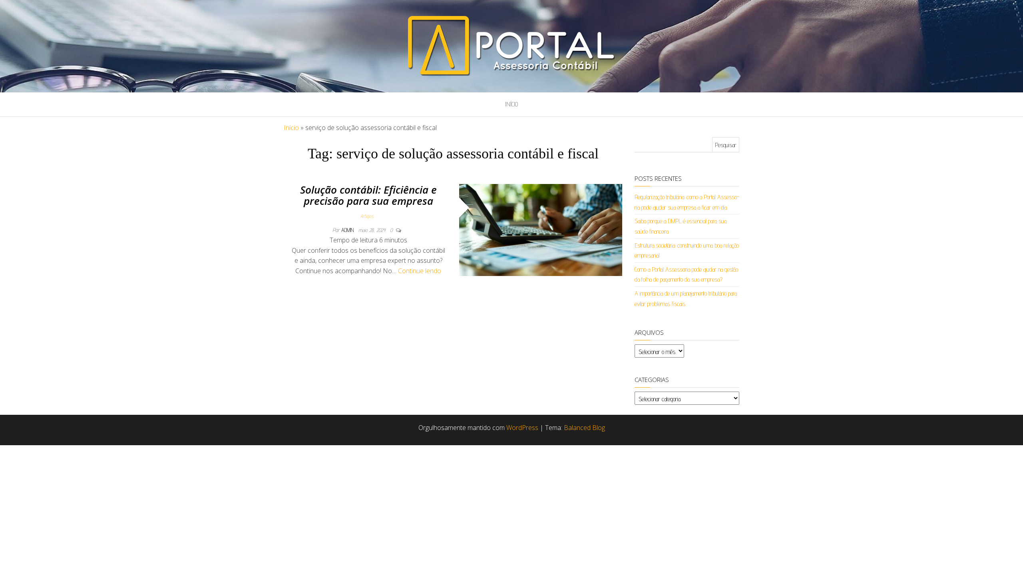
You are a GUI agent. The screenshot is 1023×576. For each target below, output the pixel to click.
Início (511, 104)
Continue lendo (419, 270)
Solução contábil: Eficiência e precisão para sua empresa (368, 195)
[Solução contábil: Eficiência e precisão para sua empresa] (541, 229)
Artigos (366, 216)
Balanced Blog (584, 427)
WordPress (522, 427)
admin (348, 230)
